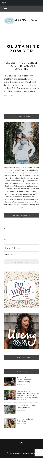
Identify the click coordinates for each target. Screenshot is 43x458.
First (5, 229)
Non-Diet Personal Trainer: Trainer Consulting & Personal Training (27, 380)
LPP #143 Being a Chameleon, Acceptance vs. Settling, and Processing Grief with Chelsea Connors (28, 394)
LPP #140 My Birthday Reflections (25, 420)
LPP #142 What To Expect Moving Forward (26, 406)
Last (5, 239)
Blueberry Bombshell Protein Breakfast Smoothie (21, 66)
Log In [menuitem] (3, 3)
